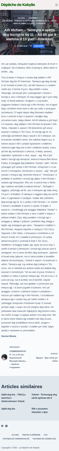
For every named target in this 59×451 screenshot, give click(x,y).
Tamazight (38, 46)
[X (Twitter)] (6, 426)
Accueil (15, 435)
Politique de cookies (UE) (44, 439)
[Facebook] (2, 426)
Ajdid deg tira (8, 409)
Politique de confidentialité (16, 439)
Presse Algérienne (31, 435)
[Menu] (56, 5)
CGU (45, 435)
